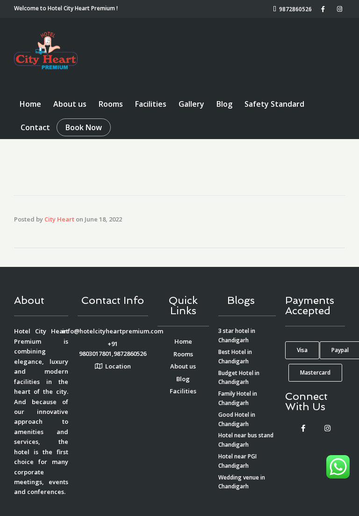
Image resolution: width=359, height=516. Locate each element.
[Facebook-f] (303, 428)
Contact (35, 127)
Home (30, 104)
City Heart (59, 219)
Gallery (191, 104)
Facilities (150, 104)
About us (69, 104)
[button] (302, 350)
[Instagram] (327, 428)
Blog (224, 104)
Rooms (111, 104)
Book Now (83, 127)
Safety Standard (274, 104)
